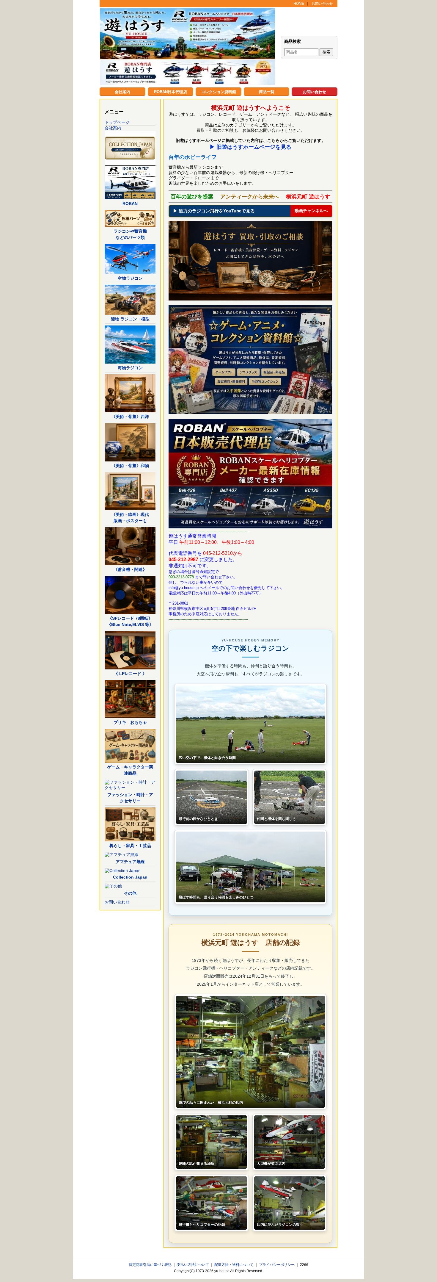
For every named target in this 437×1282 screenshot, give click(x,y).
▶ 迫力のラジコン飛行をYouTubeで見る (214, 210)
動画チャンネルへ (311, 210)
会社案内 (122, 92)
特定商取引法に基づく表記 (150, 1265)
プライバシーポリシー (277, 1265)
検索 (326, 52)
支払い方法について (193, 1265)
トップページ (117, 122)
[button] (250, 724)
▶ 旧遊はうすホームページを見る (250, 147)
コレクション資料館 (218, 92)
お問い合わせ (322, 3)
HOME (298, 3)
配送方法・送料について (234, 1265)
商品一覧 (266, 92)
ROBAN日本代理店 (170, 92)
